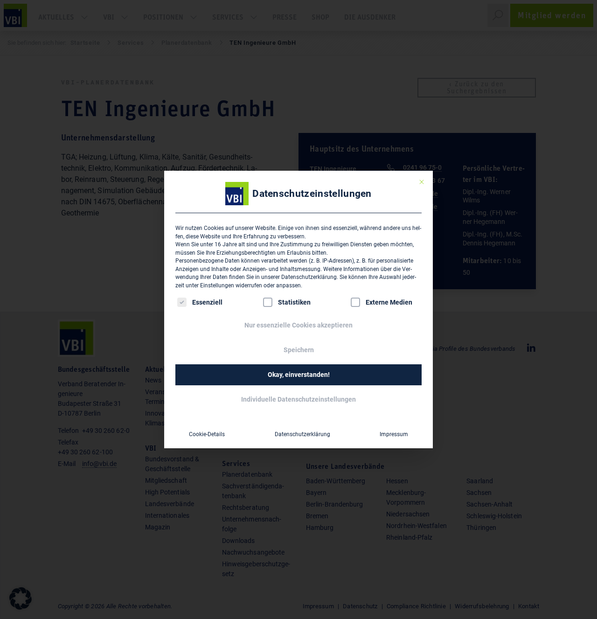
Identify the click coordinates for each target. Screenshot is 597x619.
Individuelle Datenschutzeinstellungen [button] (298, 399)
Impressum (394, 434)
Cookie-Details (207, 434)
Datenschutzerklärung (309, 277)
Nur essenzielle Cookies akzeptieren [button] (298, 325)
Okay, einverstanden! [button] (299, 374)
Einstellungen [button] (217, 285)
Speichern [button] (299, 350)
